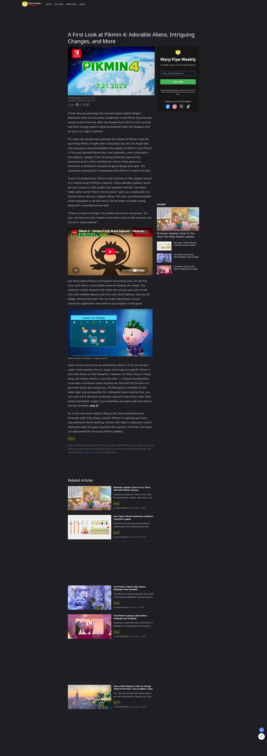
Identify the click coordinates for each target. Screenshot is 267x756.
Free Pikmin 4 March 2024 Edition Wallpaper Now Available (129, 588)
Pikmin (71, 438)
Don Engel (75, 97)
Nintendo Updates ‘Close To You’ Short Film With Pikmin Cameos (131, 488)
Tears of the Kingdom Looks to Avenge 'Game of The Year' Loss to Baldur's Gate (133, 687)
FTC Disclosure (90, 452)
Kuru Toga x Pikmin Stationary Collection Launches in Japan (133, 517)
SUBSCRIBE (178, 82)
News (116, 503)
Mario (116, 702)
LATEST (49, 4)
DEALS (82, 4)
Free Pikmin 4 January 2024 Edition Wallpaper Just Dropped (130, 617)
